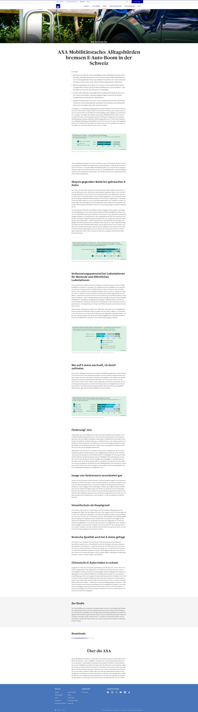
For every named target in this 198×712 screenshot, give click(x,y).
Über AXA (82, 1)
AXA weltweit (85, 692)
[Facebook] (108, 692)
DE (56, 710)
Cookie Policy (124, 710)
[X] (116, 692)
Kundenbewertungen (73, 700)
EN (64, 710)
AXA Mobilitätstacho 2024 (83, 638)
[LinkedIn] (125, 692)
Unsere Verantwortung (115, 6)
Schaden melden (72, 692)
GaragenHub (58, 700)
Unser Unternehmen (130, 6)
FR (58, 710)
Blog (139, 6)
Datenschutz (116, 710)
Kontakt (57, 692)
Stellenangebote (59, 695)
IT (61, 710)
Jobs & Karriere (96, 6)
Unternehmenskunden (72, 1)
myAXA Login (71, 697)
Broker (56, 697)
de (127, 1)
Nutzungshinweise (107, 710)
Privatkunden (59, 1)
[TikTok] (129, 692)
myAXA (88, 1)
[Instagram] (112, 692)
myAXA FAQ (70, 703)
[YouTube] (121, 692)
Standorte (86, 6)
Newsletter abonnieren (60, 703)
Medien (105, 6)
